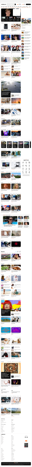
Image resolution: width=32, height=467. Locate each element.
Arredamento (15, 229)
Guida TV (8, 44)
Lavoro (1, 116)
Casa (1, 158)
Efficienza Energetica (15, 80)
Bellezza (12, 31)
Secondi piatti (14, 263)
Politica (16, 193)
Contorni (12, 272)
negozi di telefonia (3, 431)
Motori (14, 6)
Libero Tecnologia (3, 129)
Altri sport (20, 204)
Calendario (2, 442)
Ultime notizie (11, 193)
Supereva (2, 240)
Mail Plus (4, 7)
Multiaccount (2, 441)
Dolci (17, 263)
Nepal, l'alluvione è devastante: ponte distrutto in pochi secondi (15, 146)
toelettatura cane (2, 430)
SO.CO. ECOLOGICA (2, 415)
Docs (15, 7)
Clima (11, 80)
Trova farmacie (12, 456)
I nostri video (3, 140)
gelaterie (12, 420)
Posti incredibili (19, 171)
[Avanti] (30, 144)
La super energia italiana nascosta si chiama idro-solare (16, 95)
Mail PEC (6, 7)
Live (17, 204)
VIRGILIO (5, 463)
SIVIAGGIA (22, 463)
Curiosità (20, 118)
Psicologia (15, 274)
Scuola (2, 182)
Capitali (16, 171)
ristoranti (12, 422)
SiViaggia (2, 171)
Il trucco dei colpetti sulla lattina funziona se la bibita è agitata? (3, 146)
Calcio (9, 204)
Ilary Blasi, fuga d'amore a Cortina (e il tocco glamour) (26, 226)
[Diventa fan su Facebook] (25, 437)
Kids (1, 326)
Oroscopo (27, 6)
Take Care (2, 274)
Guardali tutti (29, 140)
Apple (9, 129)
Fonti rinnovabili (19, 80)
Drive (8, 7)
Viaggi (12, 6)
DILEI (20, 463)
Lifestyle (15, 33)
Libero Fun (12, 452)
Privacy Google (14, 5)
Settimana (13, 361)
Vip (11, 78)
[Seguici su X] (27, 437)
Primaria (15, 182)
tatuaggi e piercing (13, 427)
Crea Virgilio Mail (28, 4)
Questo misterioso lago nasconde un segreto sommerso (26, 58)
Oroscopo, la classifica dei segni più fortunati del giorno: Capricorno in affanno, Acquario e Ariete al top (6, 375)
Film (17, 44)
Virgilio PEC (2, 438)
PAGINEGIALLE (7, 463)
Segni (17, 361)
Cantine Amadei (12, 416)
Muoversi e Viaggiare (3, 424)
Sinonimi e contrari (12, 182)
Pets (1, 337)
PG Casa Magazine (2, 458)
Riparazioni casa (19, 229)
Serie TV (20, 44)
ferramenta (2, 420)
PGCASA (13, 463)
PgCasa (2, 229)
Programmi (12, 44)
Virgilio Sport (12, 437)
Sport (3, 6)
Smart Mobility (2, 454)
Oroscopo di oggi (9, 361)
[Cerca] (15, 4)
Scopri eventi (12, 455)
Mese (15, 361)
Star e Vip (13, 33)
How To (15, 129)
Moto (13, 118)
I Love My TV (2, 169)
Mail (1, 7)
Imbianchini (12, 229)
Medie (17, 182)
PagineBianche (2, 459)
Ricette (24, 6)
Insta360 (22, 26)
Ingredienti (20, 263)
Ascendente (19, 361)
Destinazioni (7, 171)
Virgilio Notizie (12, 436)
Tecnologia (2, 31)
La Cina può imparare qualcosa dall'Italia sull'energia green (6, 93)
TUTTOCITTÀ (18, 463)
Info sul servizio (8, 5)
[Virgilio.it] (3, 4)
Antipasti (9, 263)
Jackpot (27, 7)
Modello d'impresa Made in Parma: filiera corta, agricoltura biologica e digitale (15, 415)
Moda (17, 33)
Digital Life (12, 129)
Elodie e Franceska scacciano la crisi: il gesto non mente (20, 226)
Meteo (10, 6)
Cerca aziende (12, 454)
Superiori (20, 182)
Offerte (17, 129)
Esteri (18, 193)
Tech (16, 6)
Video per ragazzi (19, 326)
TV (22, 6)
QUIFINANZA (24, 463)
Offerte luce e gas (19, 7)
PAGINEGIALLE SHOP (10, 463)
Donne (8, 6)
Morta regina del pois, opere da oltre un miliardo (6, 311)
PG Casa (2, 457)
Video (18, 6)
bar (11, 421)
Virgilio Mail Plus (2, 437)
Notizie (2, 6)
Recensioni (20, 129)
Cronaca (14, 13)
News (10, 44)
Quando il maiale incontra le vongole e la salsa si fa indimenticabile (27, 32)
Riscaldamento (8, 229)
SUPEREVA (29, 463)
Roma (3, 251)
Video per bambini (14, 326)
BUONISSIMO (26, 463)
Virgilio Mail (2, 436)
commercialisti (12, 430)
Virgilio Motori (3, 118)
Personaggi (15, 44)
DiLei (1, 33)
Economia (6, 6)
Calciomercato (11, 204)
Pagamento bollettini (24, 7)
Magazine (2, 44)
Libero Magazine (12, 445)
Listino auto (2, 453)
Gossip (20, 6)
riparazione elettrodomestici (3, 422)
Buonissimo (2, 263)
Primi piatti (11, 263)
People (10, 33)
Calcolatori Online (12, 459)
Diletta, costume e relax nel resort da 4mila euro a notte (26, 220)
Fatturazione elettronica (12, 7)
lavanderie (2, 429)
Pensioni (12, 116)
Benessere (12, 274)
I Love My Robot (12, 169)
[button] (19, 15)
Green (2, 95)
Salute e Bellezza (13, 424)
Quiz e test (20, 240)
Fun (29, 7)
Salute (17, 274)
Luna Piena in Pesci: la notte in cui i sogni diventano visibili (17, 377)
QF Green (2, 80)
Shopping (2, 449)
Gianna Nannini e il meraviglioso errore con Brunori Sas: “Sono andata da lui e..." (16, 52)
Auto (11, 118)
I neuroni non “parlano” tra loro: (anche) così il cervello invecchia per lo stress (17, 285)
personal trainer (12, 431)
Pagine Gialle (3, 418)
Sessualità (20, 274)
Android (7, 129)
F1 (14, 204)
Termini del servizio (11, 5)
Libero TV (12, 446)
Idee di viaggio (10, 171)
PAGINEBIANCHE (15, 463)
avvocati (12, 429)
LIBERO (3, 463)
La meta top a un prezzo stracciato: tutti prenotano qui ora (27, 53)
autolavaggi (2, 427)
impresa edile (2, 421)
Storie (20, 193)
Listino (17, 118)
